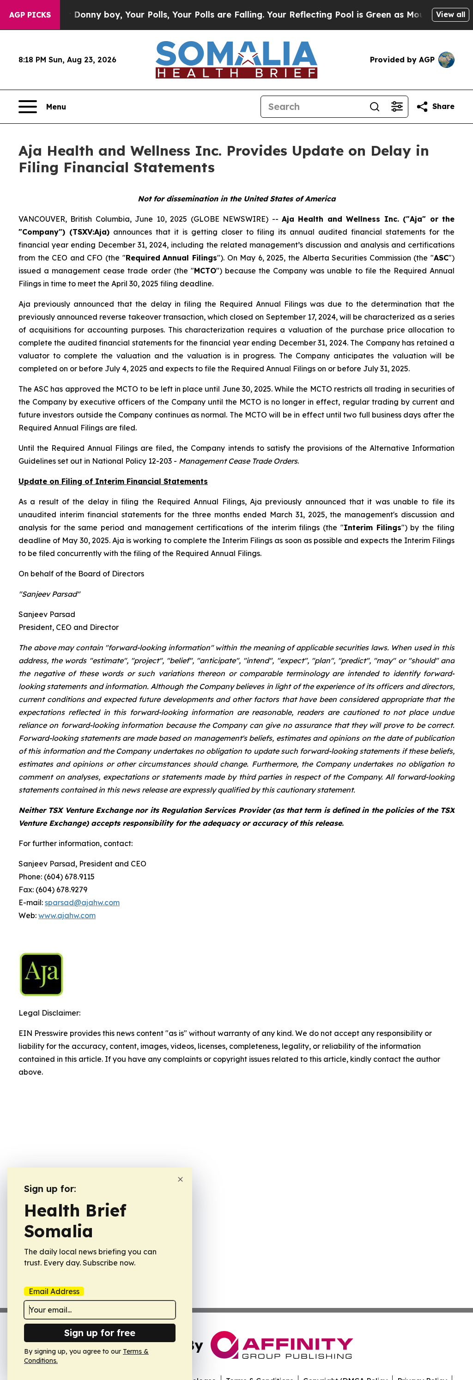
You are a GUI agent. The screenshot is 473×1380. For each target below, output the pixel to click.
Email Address (54, 1291)
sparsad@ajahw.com (82, 902)
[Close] (180, 1179)
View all (450, 14)
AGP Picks (30, 14)
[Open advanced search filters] (397, 106)
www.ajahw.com (67, 915)
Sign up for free (99, 1332)
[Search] (375, 106)
